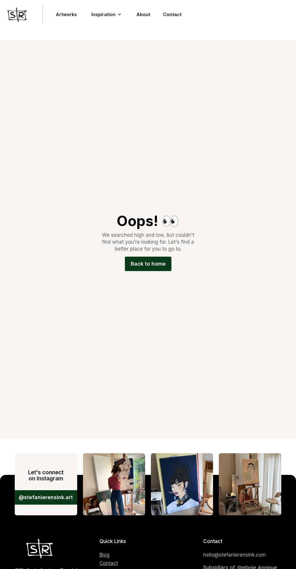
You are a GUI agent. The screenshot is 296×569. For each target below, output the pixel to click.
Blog (104, 555)
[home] (21, 14)
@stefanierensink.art (46, 497)
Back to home (148, 264)
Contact (108, 563)
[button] (106, 14)
